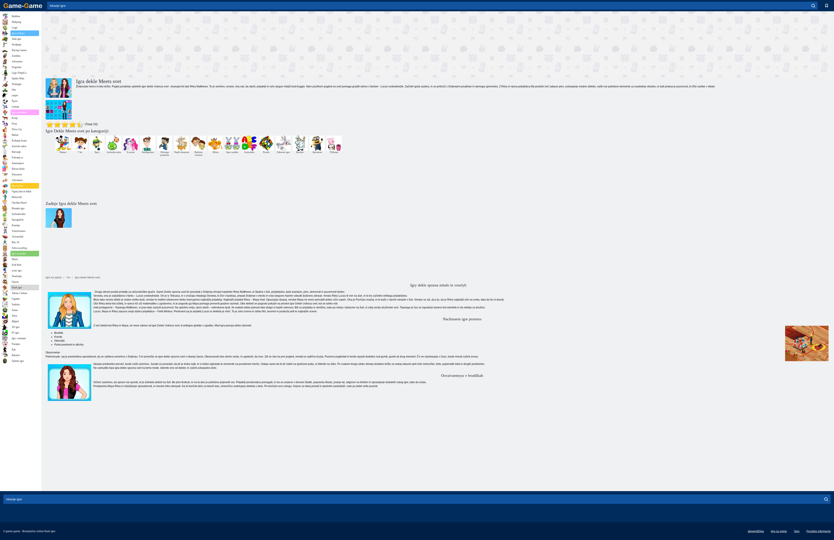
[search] (813, 6)
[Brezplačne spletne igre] (22, 5)
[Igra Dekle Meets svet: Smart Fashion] (59, 110)
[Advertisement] (241, 44)
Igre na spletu (779, 531)
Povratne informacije (818, 531)
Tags (796, 531)
